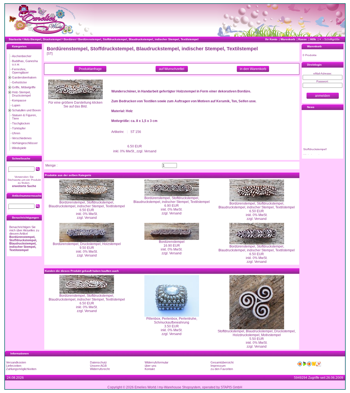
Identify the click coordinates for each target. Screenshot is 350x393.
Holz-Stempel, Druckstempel (21, 94)
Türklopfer (19, 128)
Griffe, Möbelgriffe (24, 87)
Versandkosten (16, 362)
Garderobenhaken (24, 77)
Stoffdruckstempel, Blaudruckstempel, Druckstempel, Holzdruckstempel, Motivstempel (257, 333)
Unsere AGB (98, 365)
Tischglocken (21, 123)
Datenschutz (98, 362)
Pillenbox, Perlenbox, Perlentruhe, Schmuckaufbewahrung (171, 320)
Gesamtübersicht (222, 362)
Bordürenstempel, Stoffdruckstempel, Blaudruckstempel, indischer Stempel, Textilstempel (87, 204)
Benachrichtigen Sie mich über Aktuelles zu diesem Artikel (24, 238)
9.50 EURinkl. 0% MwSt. (87, 250)
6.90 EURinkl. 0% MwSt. (171, 207)
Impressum (218, 365)
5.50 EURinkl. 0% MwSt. (256, 341)
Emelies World (145, 387)
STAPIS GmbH (231, 387)
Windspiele (19, 148)
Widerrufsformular (156, 362)
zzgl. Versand (87, 218)
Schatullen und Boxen (26, 110)
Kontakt (150, 369)
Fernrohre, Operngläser (20, 71)
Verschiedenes (22, 138)
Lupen (16, 105)
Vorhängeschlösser (25, 143)
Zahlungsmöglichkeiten (21, 369)
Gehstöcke (19, 82)
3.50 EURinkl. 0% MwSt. (171, 328)
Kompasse (19, 100)
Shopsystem (191, 387)
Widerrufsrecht (100, 369)
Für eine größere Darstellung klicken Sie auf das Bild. (75, 104)
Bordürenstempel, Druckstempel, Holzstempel (87, 244)
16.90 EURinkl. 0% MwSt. (171, 247)
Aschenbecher (21, 56)
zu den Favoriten (222, 369)
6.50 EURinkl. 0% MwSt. (87, 212)
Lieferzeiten (13, 365)
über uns (150, 365)
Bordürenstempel (172, 242)
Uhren (16, 133)
